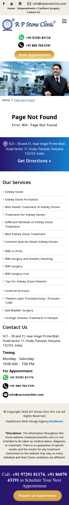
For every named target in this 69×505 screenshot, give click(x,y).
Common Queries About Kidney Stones (31, 241)
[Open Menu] (64, 21)
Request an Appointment (38, 495)
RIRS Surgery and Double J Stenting (29, 259)
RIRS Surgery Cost (17, 274)
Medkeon (56, 421)
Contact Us (33, 12)
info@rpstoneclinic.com (49, 4)
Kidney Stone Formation (21, 199)
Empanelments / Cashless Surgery (38, 8)
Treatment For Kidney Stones (25, 214)
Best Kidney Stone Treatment (25, 234)
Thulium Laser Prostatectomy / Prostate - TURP (33, 300)
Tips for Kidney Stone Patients (26, 281)
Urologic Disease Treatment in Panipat (31, 318)
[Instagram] (21, 4)
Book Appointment (34, 55)
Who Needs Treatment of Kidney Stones (32, 207)
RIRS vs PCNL (14, 251)
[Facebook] (5, 4)
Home (11, 8)
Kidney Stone (14, 192)
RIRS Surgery (13, 266)
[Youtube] (13, 4)
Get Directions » (34, 160)
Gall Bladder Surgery (19, 310)
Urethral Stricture (17, 291)
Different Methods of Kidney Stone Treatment (29, 224)
